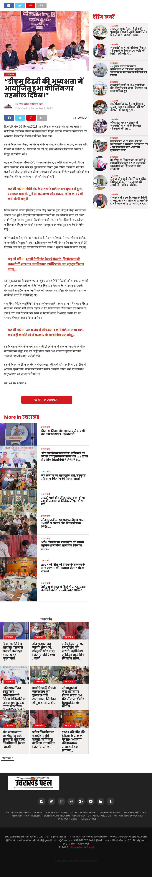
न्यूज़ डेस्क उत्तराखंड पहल (31, 104)
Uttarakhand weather (128, 815)
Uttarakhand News (18, 812)
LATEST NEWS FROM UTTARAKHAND (64, 815)
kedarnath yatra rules (26, 815)
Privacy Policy (67, 818)
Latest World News (83, 812)
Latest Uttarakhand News (50, 812)
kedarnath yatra (135, 812)
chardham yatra (109, 812)
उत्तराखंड (46, 618)
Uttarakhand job (99, 815)
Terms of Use (88, 818)
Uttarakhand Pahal (82, 847)
